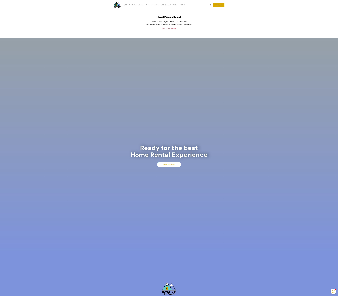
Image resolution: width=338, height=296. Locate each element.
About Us (141, 5)
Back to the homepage (169, 28)
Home (125, 5)
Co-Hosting (155, 5)
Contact (182, 5)
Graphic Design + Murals (169, 5)
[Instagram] (210, 5)
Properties (132, 5)
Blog (147, 5)
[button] (333, 291)
